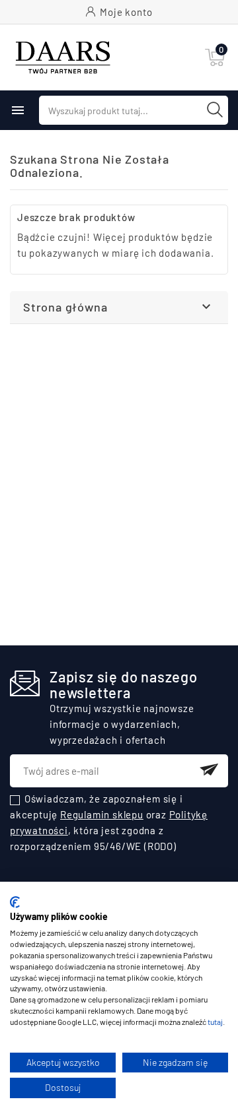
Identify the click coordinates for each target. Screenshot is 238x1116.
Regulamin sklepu (101, 814)
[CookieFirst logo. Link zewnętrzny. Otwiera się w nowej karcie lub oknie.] (15, 902)
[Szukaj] (215, 109)
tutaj (215, 1021)
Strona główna (65, 307)
